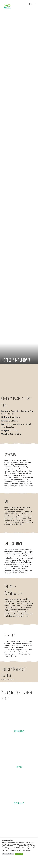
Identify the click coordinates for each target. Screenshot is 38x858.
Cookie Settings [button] (8, 854)
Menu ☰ (32, 3)
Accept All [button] (19, 854)
